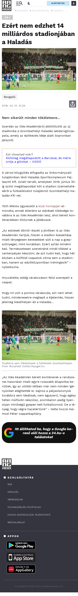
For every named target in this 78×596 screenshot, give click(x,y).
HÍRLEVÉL (13, 492)
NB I (7, 17)
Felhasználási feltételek (24, 507)
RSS (10, 484)
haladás (22, 10)
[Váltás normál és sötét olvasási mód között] (29, 3)
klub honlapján (49, 206)
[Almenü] (19, 3)
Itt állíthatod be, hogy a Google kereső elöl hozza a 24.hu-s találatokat (44, 433)
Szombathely (40, 10)
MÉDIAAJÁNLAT (16, 522)
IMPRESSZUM (15, 499)
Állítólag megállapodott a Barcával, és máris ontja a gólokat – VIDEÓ (38, 159)
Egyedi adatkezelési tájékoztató (29, 514)
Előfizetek (58, 3)
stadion (58, 10)
